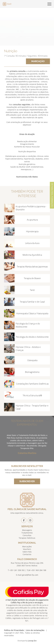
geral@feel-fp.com (30, 575)
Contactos (27, 554)
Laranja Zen (32, 641)
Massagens (27, 530)
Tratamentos (27, 532)
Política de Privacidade (14, 630)
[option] (27, 446)
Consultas (27, 535)
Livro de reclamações (35, 630)
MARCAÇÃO (38, 61)
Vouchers (27, 549)
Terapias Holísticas (27, 538)
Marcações (27, 546)
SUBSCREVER (27, 481)
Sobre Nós (27, 551)
